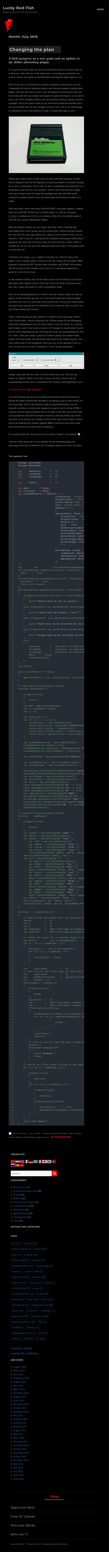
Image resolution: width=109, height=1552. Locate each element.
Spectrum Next (20, 1213)
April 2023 (18, 1400)
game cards (34, 1271)
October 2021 (20, 1426)
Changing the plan (31, 49)
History (17, 1198)
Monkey (18, 1299)
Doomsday (44, 1266)
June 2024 (18, 1385)
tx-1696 (18, 1327)
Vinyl (16, 1221)
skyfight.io (14, 216)
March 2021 (19, 1438)
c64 (71, 1133)
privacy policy (22, 1348)
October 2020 (20, 1449)
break (40, 1249)
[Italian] (40, 1161)
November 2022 (21, 1404)
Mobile (19, 1137)
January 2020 (19, 1456)
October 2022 (20, 1408)
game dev (20, 1277)
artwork (29, 1243)
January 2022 (19, 1423)
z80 (28, 1338)
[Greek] (35, 1161)
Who (16, 1338)
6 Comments (61, 1137)
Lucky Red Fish (18, 8)
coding (30, 1254)
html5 (11, 1137)
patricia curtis (19, 1133)
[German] (31, 1161)
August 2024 (19, 1382)
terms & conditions (25, 1353)
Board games (21, 1249)
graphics (19, 1282)
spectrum (39, 1316)
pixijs (40, 216)
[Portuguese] (53, 1161)
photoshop (28, 1137)
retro (18, 1310)
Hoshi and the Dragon (24, 1202)
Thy (42, 1322)
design (39, 1260)
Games (77, 1133)
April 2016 (18, 1479)
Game (17, 1271)
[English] (22, 1161)
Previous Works (23, 1525)
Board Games (19, 1187)
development (22, 1266)
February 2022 (20, 1419)
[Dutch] (17, 1161)
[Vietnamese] (22, 1165)
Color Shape (20, 1260)
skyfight (47, 1310)
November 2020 (21, 1445)
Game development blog (54, 1133)
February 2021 (20, 1441)
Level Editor (20, 1288)
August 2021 (19, 1430)
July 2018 (18, 1471)
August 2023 (19, 1397)
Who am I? (19, 1534)
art (16, 1243)
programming (42, 1137)
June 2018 (18, 1475)
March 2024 (19, 1389)
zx (41, 1338)
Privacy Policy (33, 1544)
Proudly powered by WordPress (55, 1544)
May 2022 (18, 1415)
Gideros (33, 257)
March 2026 (19, 1371)
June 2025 (18, 1374)
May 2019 (18, 1468)
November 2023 (21, 1393)
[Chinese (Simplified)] (13, 1161)
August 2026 (19, 1367)
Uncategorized (20, 1217)
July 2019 (18, 1464)
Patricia (47, 1299)
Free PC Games (23, 1516)
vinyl (42, 1333)
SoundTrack (19, 1209)
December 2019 (21, 1460)
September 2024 (21, 1378)
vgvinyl (33, 1327)
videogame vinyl (23, 1333)
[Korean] (49, 1161)
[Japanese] (44, 1161)
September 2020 (21, 1453)
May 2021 (18, 1434)
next (33, 1299)
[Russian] (13, 1165)
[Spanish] (17, 1165)
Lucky (37, 1288)
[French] (26, 1161)
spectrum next (23, 1322)
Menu (100, 9)
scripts (32, 1310)
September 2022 (21, 1412)
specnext (20, 1316)
